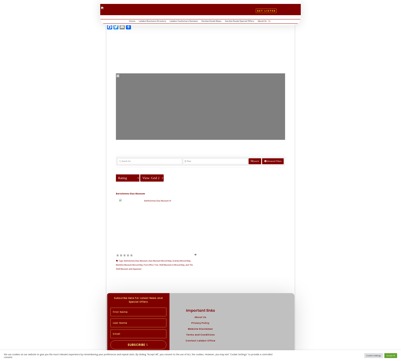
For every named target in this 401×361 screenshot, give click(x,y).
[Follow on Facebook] (194, 12)
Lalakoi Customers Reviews (184, 21)
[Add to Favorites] (196, 254)
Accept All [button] (390, 355)
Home (132, 21)
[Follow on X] (199, 12)
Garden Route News (211, 21)
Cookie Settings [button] (373, 355)
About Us (262, 21)
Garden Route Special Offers (239, 21)
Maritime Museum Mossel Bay (129, 265)
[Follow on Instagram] (204, 12)
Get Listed (266, 10)
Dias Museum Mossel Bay (160, 260)
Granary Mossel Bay (181, 260)
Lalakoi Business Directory (152, 21)
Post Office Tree (151, 265)
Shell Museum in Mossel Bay (172, 265)
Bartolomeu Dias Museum (130, 193)
